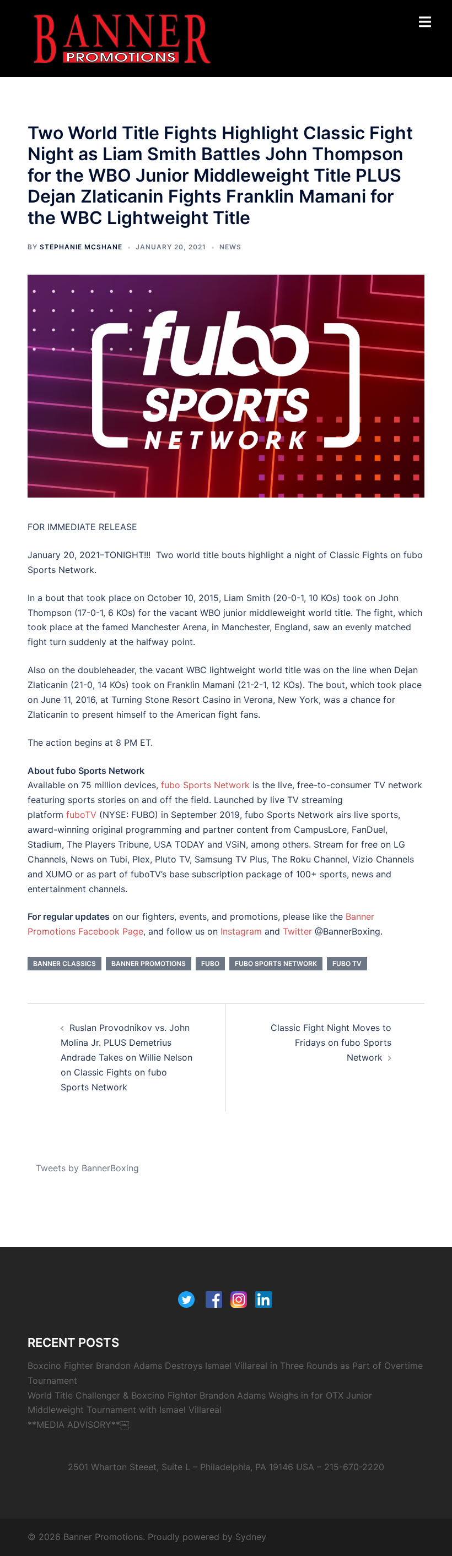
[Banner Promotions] (122, 37)
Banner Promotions (148, 963)
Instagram (241, 931)
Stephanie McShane (81, 247)
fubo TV (347, 963)
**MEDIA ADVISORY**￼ (78, 1424)
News (230, 247)
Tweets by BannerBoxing (87, 1167)
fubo (210, 963)
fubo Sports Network (276, 963)
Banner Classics (64, 963)
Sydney (250, 1536)
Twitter (297, 931)
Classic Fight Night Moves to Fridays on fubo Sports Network (331, 1042)
